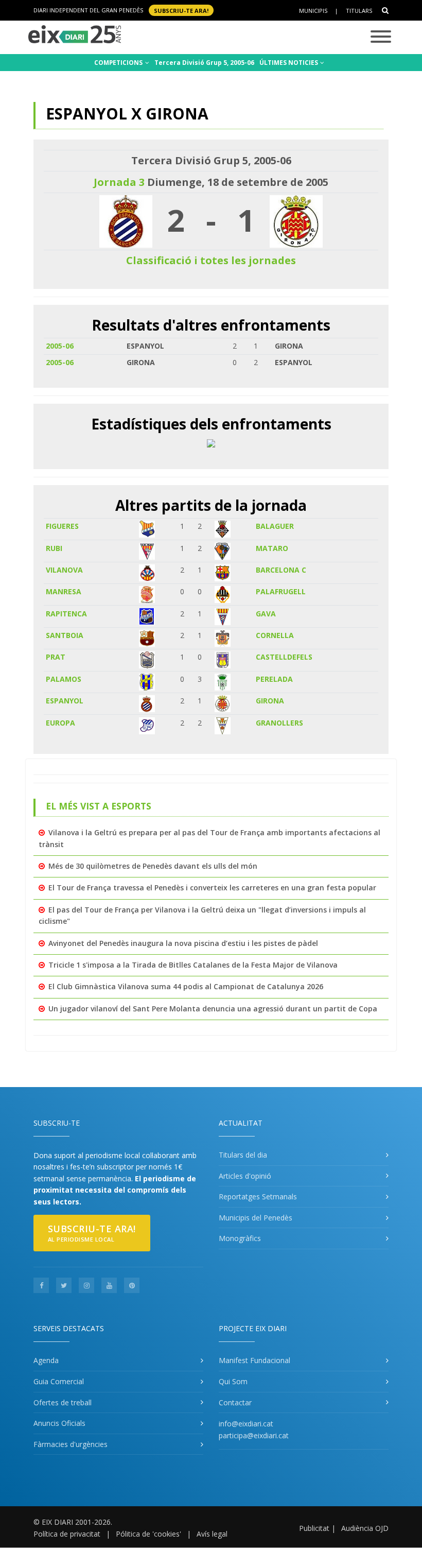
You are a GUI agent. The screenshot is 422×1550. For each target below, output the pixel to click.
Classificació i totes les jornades (211, 260)
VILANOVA (64, 570)
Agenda (46, 1360)
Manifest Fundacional (254, 1360)
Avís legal (212, 1534)
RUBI (54, 548)
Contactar (235, 1402)
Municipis (313, 10)
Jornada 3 (119, 182)
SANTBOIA (64, 635)
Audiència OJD (365, 1528)
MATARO (272, 548)
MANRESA (63, 591)
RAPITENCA (66, 613)
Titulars (359, 10)
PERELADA (274, 679)
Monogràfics (240, 1238)
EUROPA (60, 723)
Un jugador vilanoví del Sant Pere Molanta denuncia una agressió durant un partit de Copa (212, 1008)
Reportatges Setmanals (258, 1196)
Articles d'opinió (245, 1176)
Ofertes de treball (62, 1402)
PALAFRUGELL (281, 591)
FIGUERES (62, 526)
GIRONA (270, 700)
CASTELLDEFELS (284, 657)
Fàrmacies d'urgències (70, 1444)
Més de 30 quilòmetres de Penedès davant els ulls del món (152, 866)
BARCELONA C (281, 570)
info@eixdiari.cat (246, 1423)
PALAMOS (63, 679)
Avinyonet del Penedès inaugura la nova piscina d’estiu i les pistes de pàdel (183, 943)
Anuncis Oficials (59, 1423)
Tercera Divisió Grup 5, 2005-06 (204, 62)
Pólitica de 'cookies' (148, 1534)
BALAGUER (275, 526)
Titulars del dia (243, 1155)
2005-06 (60, 346)
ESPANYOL (64, 700)
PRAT (55, 657)
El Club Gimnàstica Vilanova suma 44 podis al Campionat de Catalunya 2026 (185, 986)
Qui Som (233, 1381)
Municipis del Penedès (255, 1217)
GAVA (266, 613)
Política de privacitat (66, 1534)
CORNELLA (275, 635)
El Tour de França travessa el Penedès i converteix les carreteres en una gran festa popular (212, 887)
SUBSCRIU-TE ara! (181, 10)
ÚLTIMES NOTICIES (289, 62)
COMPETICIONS (119, 62)
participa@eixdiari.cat (254, 1435)
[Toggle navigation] (381, 37)
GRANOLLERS (279, 723)
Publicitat (314, 1528)
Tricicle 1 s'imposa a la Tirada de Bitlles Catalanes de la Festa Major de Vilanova (193, 965)
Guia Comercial (58, 1381)
